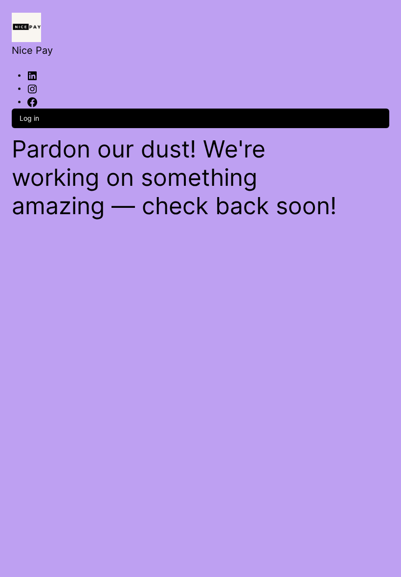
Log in (29, 118)
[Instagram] (32, 88)
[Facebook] (32, 101)
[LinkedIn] (32, 75)
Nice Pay (32, 50)
